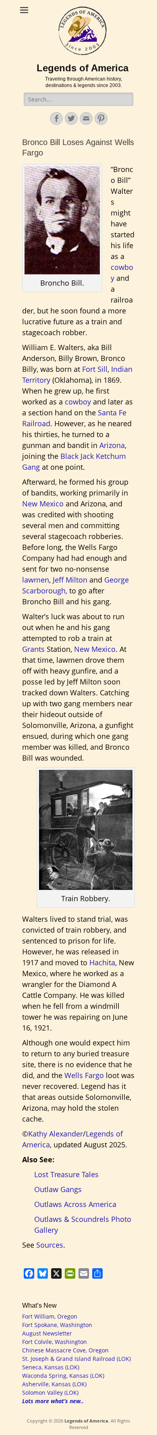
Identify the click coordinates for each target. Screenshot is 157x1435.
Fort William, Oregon (49, 1316)
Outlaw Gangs (58, 1189)
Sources (49, 1245)
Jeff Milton (70, 580)
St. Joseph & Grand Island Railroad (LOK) (76, 1358)
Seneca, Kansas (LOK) (50, 1367)
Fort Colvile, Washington (54, 1342)
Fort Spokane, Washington (57, 1325)
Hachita (102, 962)
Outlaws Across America (75, 1204)
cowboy (78, 401)
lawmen (35, 580)
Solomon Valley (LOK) (50, 1392)
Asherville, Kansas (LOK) (54, 1384)
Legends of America (82, 67)
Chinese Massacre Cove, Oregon (65, 1350)
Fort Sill (94, 369)
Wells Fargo (84, 1075)
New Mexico (43, 503)
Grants (33, 649)
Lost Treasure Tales (66, 1174)
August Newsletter (47, 1333)
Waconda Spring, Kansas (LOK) (63, 1375)
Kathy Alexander (55, 1133)
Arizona (112, 445)
